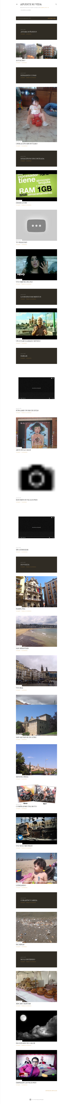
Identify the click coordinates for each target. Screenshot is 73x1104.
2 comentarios (24, 145)
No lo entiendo (28, 959)
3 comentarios (24, 650)
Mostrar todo (52, 18)
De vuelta (25, 564)
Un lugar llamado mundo (28, 341)
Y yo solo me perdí (24, 846)
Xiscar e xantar (23, 1003)
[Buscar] (56, 4)
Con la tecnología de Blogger (38, 1099)
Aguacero (20, 60)
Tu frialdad (21, 242)
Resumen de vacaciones (26, 500)
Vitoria (19, 688)
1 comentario (28, 33)
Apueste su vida (31, 4)
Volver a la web (26, 10)
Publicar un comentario (31, 77)
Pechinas (20, 944)
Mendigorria (22, 777)
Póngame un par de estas (27, 410)
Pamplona (20, 609)
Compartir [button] (23, 33)
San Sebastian (22, 648)
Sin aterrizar (22, 550)
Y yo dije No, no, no (24, 282)
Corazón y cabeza (29, 900)
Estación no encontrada (32, 158)
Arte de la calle (23, 450)
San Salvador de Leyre (26, 737)
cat (48, 7)
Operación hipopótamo (27, 144)
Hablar (24, 356)
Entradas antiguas (51, 1090)
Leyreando (21, 885)
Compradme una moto (26, 806)
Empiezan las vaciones (26, 1083)
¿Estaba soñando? (29, 32)
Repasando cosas (28, 75)
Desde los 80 (21, 203)
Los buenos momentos (31, 297)
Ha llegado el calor (25, 1043)
